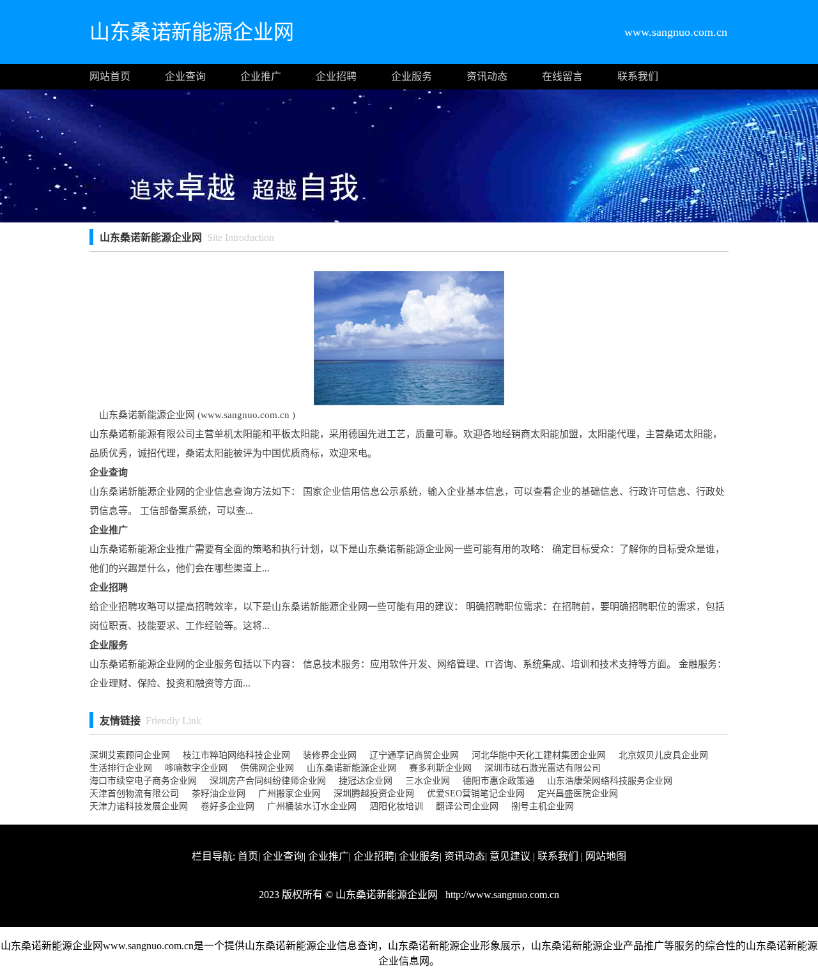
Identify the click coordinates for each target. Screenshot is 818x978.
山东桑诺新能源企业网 (351, 768)
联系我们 (637, 76)
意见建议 (510, 856)
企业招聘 (336, 76)
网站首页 (109, 76)
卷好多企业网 (227, 806)
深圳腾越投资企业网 (374, 793)
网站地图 (605, 856)
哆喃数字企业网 (196, 768)
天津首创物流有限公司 (134, 793)
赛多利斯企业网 (440, 768)
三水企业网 (427, 781)
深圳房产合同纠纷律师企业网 (268, 781)
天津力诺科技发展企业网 (138, 806)
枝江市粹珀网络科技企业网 (236, 755)
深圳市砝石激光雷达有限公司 (542, 768)
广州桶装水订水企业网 (312, 806)
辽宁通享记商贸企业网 (414, 755)
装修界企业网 (330, 755)
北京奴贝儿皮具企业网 (663, 755)
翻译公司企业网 (467, 806)
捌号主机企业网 (542, 806)
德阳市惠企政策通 (498, 781)
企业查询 (185, 76)
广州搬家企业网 (289, 793)
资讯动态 (487, 76)
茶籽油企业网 (218, 793)
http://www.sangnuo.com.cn (501, 894)
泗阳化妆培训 (396, 806)
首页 (248, 856)
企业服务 (411, 76)
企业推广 (260, 76)
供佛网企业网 (267, 768)
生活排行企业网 (120, 768)
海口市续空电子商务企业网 (143, 781)
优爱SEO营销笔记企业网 (476, 793)
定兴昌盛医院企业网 (577, 793)
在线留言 (562, 76)
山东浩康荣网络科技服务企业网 (609, 781)
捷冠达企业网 (365, 781)
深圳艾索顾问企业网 (129, 755)
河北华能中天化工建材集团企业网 (539, 755)
